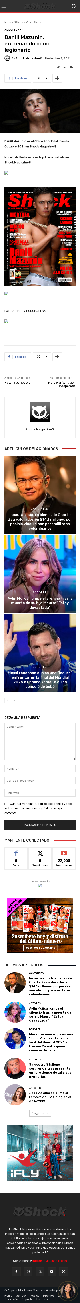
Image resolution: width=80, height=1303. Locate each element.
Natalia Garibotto (17, 382)
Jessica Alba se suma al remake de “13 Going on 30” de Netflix (51, 1097)
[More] (57, 78)
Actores (39, 592)
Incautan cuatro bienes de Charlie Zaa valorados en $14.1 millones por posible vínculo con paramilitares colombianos (40, 521)
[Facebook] (16, 1271)
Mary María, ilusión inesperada (62, 384)
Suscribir (64, 851)
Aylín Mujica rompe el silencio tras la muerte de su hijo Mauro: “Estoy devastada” (40, 603)
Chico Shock (33, 22)
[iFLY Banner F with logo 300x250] (40, 1153)
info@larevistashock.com (49, 1260)
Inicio (7, 22)
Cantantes (39, 508)
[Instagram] (28, 1271)
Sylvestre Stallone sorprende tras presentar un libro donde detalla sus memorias (50, 1070)
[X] (40, 1271)
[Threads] (63, 1271)
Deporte (39, 666)
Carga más (38, 1113)
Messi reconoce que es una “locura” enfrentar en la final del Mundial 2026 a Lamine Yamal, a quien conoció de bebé (40, 679)
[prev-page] (7, 700)
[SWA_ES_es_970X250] (40, 293)
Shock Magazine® (29, 58)
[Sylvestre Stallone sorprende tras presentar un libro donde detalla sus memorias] (15, 1068)
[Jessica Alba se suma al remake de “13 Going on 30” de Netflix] (15, 1094)
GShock (18, 22)
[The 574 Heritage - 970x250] (40, 321)
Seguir (40, 851)
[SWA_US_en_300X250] (40, 885)
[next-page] (14, 700)
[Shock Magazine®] (8, 58)
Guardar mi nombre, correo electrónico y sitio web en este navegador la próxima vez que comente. (38, 808)
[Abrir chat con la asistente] (68, 1291)
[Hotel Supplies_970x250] (40, 173)
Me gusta (16, 851)
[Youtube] (52, 1271)
